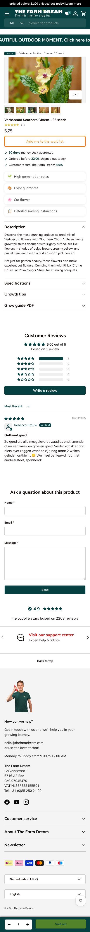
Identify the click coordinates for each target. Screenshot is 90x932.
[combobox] (45, 22)
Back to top (45, 661)
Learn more (73, 3)
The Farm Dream (23, 908)
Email (8, 522)
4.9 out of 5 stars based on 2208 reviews (45, 618)
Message (10, 542)
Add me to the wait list (45, 141)
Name (8, 502)
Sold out (61, 924)
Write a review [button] (45, 390)
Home (10, 53)
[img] (14, 419)
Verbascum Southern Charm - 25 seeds (42, 53)
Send (45, 589)
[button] (26, 358)
